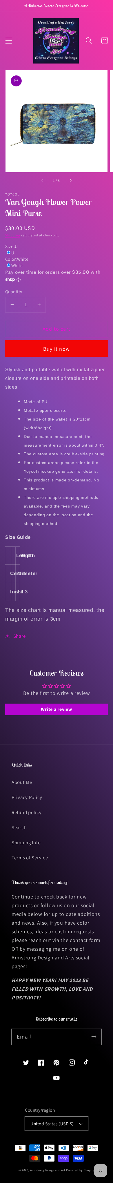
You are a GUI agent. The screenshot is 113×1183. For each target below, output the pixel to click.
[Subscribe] (93, 1036)
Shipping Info (26, 842)
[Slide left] (42, 180)
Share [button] (19, 636)
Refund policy (26, 812)
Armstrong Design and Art (47, 1170)
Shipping (12, 235)
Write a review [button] (56, 709)
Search (19, 827)
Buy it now (56, 348)
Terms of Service (30, 857)
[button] (9, 40)
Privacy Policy (27, 797)
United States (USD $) (52, 1123)
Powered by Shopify (80, 1170)
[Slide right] (70, 180)
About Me (22, 782)
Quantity (13, 291)
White (17, 265)
